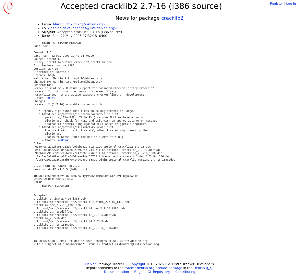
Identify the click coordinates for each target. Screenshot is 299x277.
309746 (51, 98)
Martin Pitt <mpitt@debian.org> (79, 24)
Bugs (138, 272)
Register (276, 3)
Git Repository (158, 272)
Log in (291, 3)
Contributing (185, 272)
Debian (91, 264)
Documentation (116, 272)
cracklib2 (172, 18)
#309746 (63, 140)
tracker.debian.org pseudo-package (153, 268)
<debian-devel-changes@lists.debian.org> (82, 28)
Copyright (137, 264)
